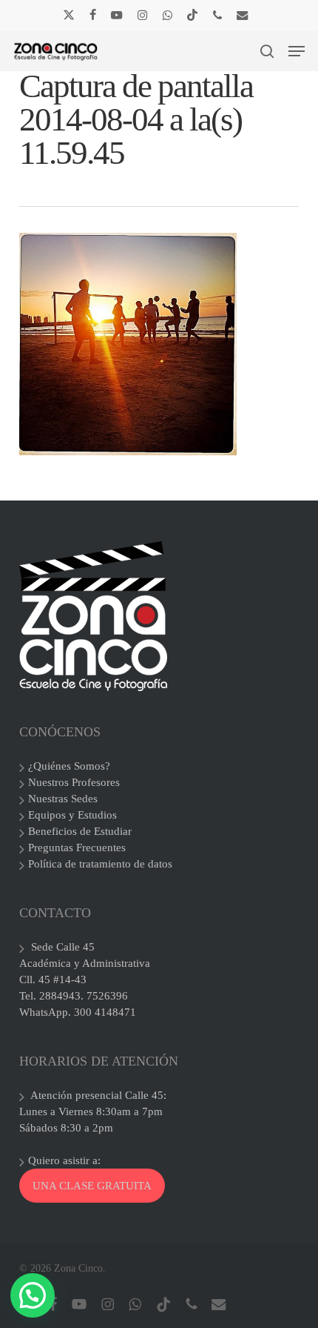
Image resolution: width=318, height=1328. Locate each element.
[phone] (217, 15)
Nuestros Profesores (74, 782)
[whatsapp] (167, 15)
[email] (242, 15)
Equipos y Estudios (72, 815)
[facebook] (92, 15)
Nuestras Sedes (63, 799)
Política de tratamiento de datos (100, 864)
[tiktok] (192, 15)
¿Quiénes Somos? (69, 766)
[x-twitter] (69, 15)
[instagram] (142, 15)
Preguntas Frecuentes (77, 847)
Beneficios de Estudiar (80, 831)
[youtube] (117, 15)
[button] (296, 51)
